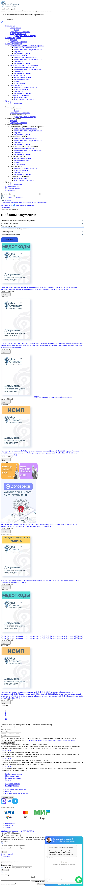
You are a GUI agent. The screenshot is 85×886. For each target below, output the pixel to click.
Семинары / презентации (19, 95)
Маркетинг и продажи (22, 53)
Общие (16, 81)
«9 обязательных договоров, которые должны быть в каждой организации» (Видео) (32, 524)
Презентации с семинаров (24, 99)
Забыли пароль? (7, 854)
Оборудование (15, 28)
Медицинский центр (22, 79)
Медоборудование (12, 776)
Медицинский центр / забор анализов (24, 65)
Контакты (14, 202)
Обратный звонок (7, 797)
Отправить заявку (8, 742)
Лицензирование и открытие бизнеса (28, 50)
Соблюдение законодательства (25, 48)
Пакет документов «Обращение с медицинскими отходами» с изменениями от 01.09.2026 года (37, 287)
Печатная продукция (13, 38)
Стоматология (19, 83)
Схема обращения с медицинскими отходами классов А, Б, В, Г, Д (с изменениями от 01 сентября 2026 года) (42, 636)
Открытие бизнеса (21, 89)
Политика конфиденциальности (17, 789)
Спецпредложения (12, 186)
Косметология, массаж (22, 77)
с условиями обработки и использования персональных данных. (52, 740)
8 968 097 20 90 (6, 205)
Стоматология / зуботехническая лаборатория (27, 46)
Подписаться (6, 750)
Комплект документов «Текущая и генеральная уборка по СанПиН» (26, 580)
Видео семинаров (20, 97)
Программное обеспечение (20, 32)
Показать (9, 240)
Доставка (8, 827)
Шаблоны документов (13, 44)
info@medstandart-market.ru (25, 205)
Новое (16, 30)
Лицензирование (16, 103)
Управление (18, 52)
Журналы (13, 40)
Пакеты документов (17, 75)
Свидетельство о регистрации (16, 793)
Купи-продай (10, 26)
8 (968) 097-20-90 (27, 831)
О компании (10, 190)
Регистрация (5, 856)
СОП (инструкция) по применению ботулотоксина (53, 397)
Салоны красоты (16, 85)
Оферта (8, 791)
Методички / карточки (18, 42)
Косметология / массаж (18, 55)
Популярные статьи (12, 188)
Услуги (8, 101)
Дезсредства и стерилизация (25, 36)
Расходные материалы (18, 34)
